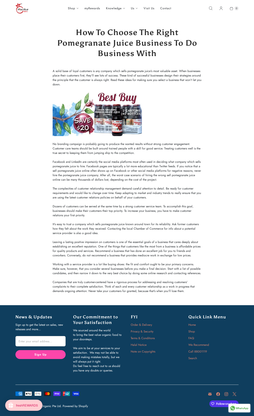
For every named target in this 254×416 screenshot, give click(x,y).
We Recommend (198, 345)
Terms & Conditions (143, 338)
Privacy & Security (142, 331)
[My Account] (221, 8)
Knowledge (114, 8)
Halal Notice (139, 345)
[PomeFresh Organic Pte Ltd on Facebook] (218, 394)
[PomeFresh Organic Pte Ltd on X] (234, 394)
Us (132, 8)
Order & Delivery (141, 325)
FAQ (191, 338)
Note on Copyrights (143, 351)
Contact (165, 8)
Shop (71, 8)
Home (192, 325)
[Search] (210, 8)
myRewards (92, 8)
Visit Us (149, 8)
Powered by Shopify (75, 406)
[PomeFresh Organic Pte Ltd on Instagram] (226, 394)
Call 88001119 (197, 351)
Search (192, 358)
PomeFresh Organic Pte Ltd (44, 406)
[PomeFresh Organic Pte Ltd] (21, 8)
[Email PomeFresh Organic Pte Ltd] (210, 394)
